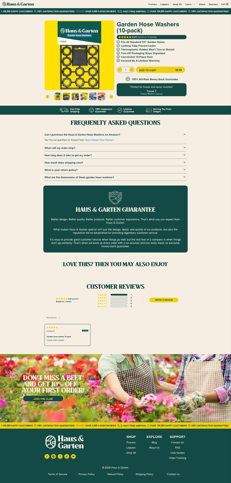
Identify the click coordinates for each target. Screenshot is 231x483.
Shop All (177, 4)
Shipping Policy (144, 473)
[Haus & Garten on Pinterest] (60, 456)
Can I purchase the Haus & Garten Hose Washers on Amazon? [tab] (82, 134)
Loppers (164, 4)
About (202, 4)
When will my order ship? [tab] (60, 147)
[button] (125, 37)
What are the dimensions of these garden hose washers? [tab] (79, 177)
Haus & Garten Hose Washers (99, 139)
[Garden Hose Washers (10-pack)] (79, 55)
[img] (52, 327)
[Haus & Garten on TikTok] (67, 456)
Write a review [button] (164, 300)
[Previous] (47, 96)
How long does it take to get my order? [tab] (68, 155)
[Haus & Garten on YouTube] (73, 456)
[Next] (111, 96)
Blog (154, 442)
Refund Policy (115, 473)
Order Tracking (177, 457)
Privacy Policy (86, 473)
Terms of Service (57, 473)
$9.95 (160, 70)
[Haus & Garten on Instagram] (53, 456)
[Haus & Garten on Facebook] (47, 456)
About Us (154, 447)
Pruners (152, 4)
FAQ (177, 447)
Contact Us (177, 442)
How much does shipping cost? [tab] (64, 162)
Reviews (213, 4)
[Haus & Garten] (18, 4)
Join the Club (43, 398)
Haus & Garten (119, 467)
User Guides (177, 452)
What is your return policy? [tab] (61, 169)
